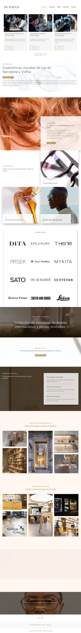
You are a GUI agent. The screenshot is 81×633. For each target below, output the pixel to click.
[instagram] (42, 618)
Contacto (73, 7)
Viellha (58, 7)
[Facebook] (38, 618)
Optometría (66, 7)
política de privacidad (47, 630)
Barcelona (52, 7)
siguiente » (43, 54)
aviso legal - (31, 630)
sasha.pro (49, 624)
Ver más (9, 47)
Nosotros (44, 7)
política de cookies (38, 630)
